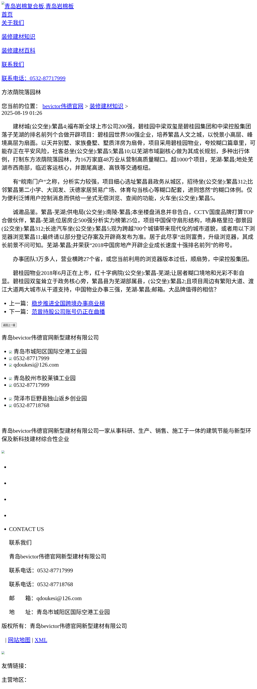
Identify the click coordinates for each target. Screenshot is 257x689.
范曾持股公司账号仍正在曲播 (68, 312)
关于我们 (22, 466)
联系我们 (22, 515)
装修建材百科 (29, 499)
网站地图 (19, 640)
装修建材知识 (106, 106)
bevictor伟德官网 (63, 106)
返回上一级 (9, 325)
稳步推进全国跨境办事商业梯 (68, 303)
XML (41, 640)
